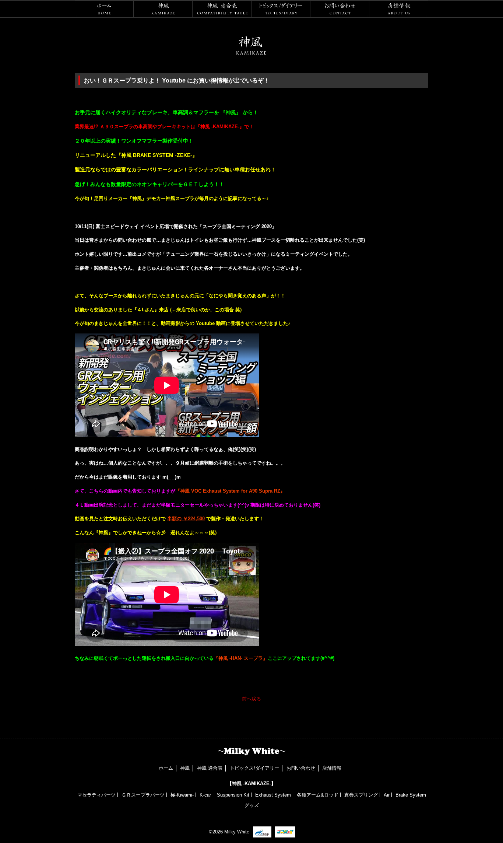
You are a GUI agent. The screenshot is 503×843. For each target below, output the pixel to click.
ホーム (104, 9)
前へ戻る (251, 699)
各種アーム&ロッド (317, 795)
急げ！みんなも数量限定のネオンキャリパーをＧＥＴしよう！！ (149, 184)
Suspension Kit (233, 795)
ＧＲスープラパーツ (143, 795)
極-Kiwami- (182, 795)
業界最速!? (87, 126)
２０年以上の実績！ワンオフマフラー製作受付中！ (134, 141)
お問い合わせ (339, 9)
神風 (163, 9)
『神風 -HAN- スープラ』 (241, 658)
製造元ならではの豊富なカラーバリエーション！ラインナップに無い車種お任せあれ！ (175, 169)
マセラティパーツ (96, 795)
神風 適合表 (222, 9)
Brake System (410, 795)
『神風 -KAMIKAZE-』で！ (225, 126)
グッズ (252, 805)
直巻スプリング (361, 795)
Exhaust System (273, 795)
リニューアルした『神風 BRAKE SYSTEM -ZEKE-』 (136, 155)
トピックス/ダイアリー (281, 9)
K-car (205, 795)
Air (387, 795)
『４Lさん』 (145, 309)
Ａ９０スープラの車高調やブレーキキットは (148, 126)
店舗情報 (398, 9)
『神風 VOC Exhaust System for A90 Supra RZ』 (230, 491)
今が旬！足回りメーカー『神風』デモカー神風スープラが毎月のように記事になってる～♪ (172, 198)
